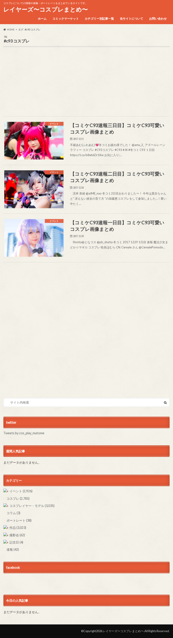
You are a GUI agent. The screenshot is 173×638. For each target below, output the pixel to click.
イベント (20, 491)
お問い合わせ (158, 18)
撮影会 (17, 535)
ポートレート (19, 520)
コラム (13, 513)
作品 (17, 527)
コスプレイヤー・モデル (32, 506)
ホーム (42, 18)
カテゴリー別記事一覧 (99, 18)
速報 (13, 549)
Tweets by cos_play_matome (23, 433)
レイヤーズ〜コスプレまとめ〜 (45, 9)
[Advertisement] (86, 84)
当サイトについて (131, 18)
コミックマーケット (65, 18)
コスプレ (18, 498)
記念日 (16, 542)
